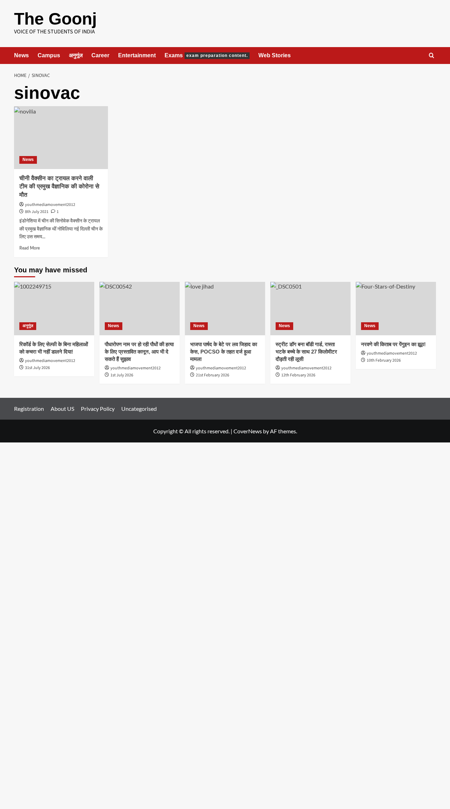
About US (62, 408)
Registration (29, 408)
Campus (49, 55)
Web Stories (274, 55)
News (21, 55)
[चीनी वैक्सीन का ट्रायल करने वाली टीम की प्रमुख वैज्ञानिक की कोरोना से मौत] (61, 137)
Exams (206, 55)
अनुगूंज (76, 55)
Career (100, 55)
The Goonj (55, 18)
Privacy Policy (98, 408)
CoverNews (247, 431)
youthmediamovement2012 (50, 205)
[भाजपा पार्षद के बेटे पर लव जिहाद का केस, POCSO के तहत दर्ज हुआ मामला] (225, 308)
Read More (29, 248)
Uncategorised (139, 408)
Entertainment (137, 55)
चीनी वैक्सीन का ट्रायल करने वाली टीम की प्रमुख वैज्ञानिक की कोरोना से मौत (59, 187)
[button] (431, 55)
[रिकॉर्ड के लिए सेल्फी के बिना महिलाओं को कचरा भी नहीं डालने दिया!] (54, 308)
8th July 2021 (37, 212)
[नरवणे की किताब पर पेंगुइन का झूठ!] (396, 308)
